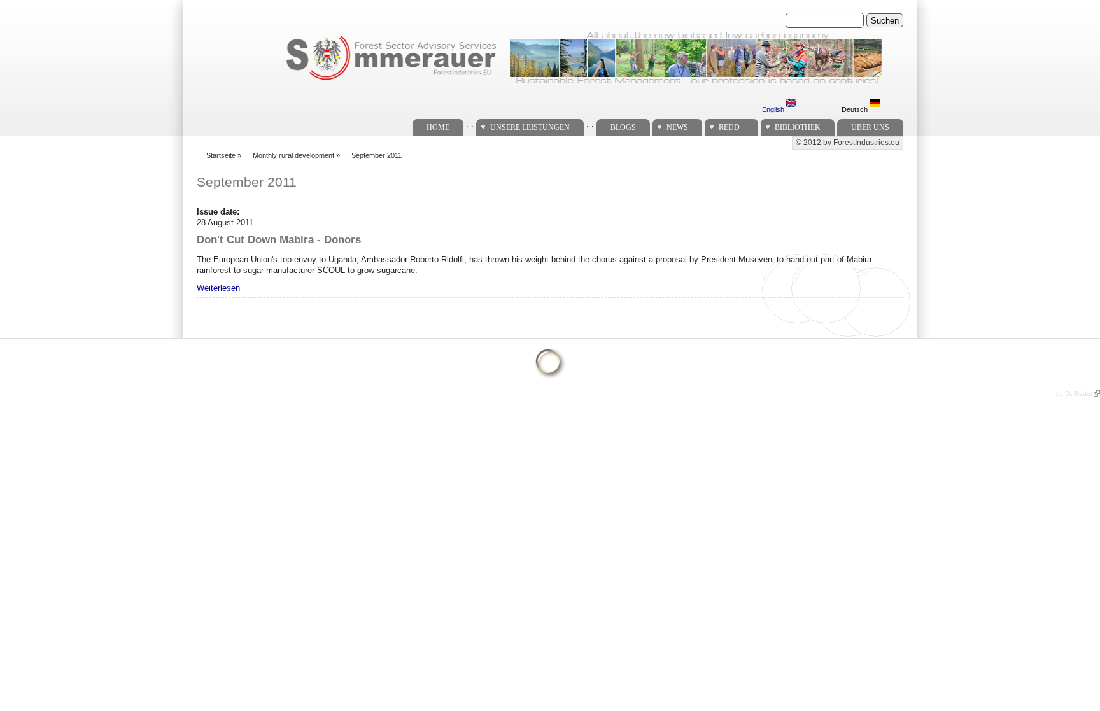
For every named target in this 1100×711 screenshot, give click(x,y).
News (677, 127)
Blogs (623, 127)
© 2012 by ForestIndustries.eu (847, 142)
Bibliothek (798, 127)
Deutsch (856, 109)
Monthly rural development (293, 155)
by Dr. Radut (1074, 393)
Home (438, 127)
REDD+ (731, 127)
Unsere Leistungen (530, 127)
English (774, 109)
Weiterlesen (218, 288)
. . (470, 124)
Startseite (221, 155)
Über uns (870, 127)
